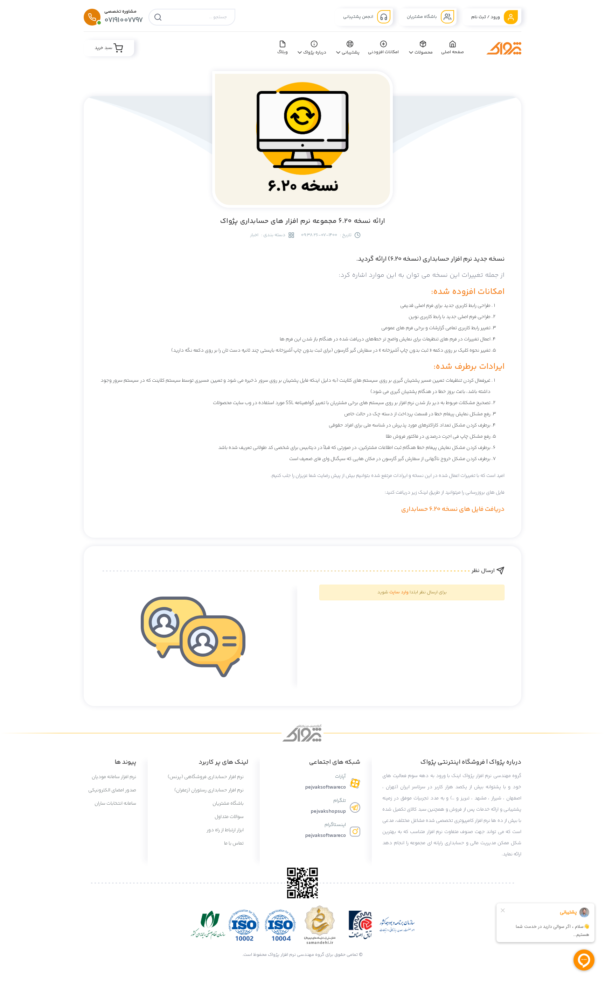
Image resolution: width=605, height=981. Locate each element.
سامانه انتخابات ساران (115, 803)
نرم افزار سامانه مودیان (114, 777)
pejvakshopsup (328, 811)
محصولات (424, 52)
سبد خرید (104, 47)
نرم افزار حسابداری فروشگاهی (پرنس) (206, 777)
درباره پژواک (315, 52)
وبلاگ (282, 52)
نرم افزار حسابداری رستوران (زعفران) (209, 790)
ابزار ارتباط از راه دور (226, 830)
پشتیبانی (351, 52)
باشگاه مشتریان (422, 16)
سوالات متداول (230, 817)
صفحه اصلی (452, 52)
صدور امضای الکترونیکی (112, 790)
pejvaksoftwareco (325, 787)
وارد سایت (399, 592)
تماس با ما (234, 843)
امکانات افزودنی (383, 52)
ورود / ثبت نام (486, 17)
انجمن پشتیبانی (358, 16)
